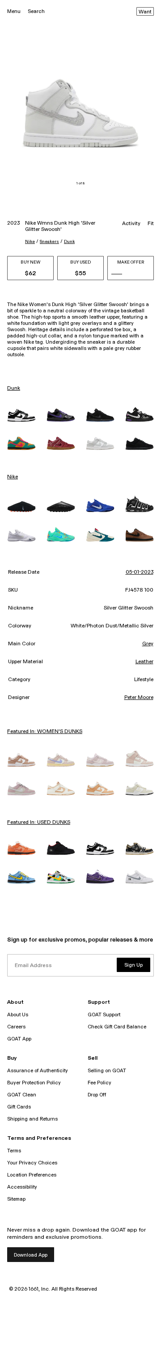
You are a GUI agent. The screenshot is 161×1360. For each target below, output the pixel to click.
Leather (144, 662)
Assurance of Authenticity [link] (37, 1070)
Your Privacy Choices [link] (32, 1162)
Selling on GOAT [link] (107, 1070)
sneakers (49, 241)
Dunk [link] (13, 388)
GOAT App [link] (19, 1038)
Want (145, 12)
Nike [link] (12, 477)
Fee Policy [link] (99, 1082)
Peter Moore (138, 697)
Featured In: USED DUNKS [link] (38, 822)
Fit (151, 223)
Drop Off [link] (97, 1094)
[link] (21, 415)
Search (36, 11)
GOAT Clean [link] (21, 1094)
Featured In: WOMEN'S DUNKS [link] (44, 731)
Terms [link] (14, 1150)
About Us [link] (17, 1014)
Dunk (69, 241)
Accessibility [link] (22, 1187)
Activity (131, 223)
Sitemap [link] (16, 1199)
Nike (30, 241)
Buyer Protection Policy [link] (34, 1082)
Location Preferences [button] (31, 1174)
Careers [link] (16, 1026)
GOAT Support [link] (104, 1014)
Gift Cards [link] (19, 1106)
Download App (30, 1255)
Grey (147, 644)
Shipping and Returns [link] (32, 1119)
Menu (14, 11)
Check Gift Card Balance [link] (117, 1026)
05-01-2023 (139, 572)
